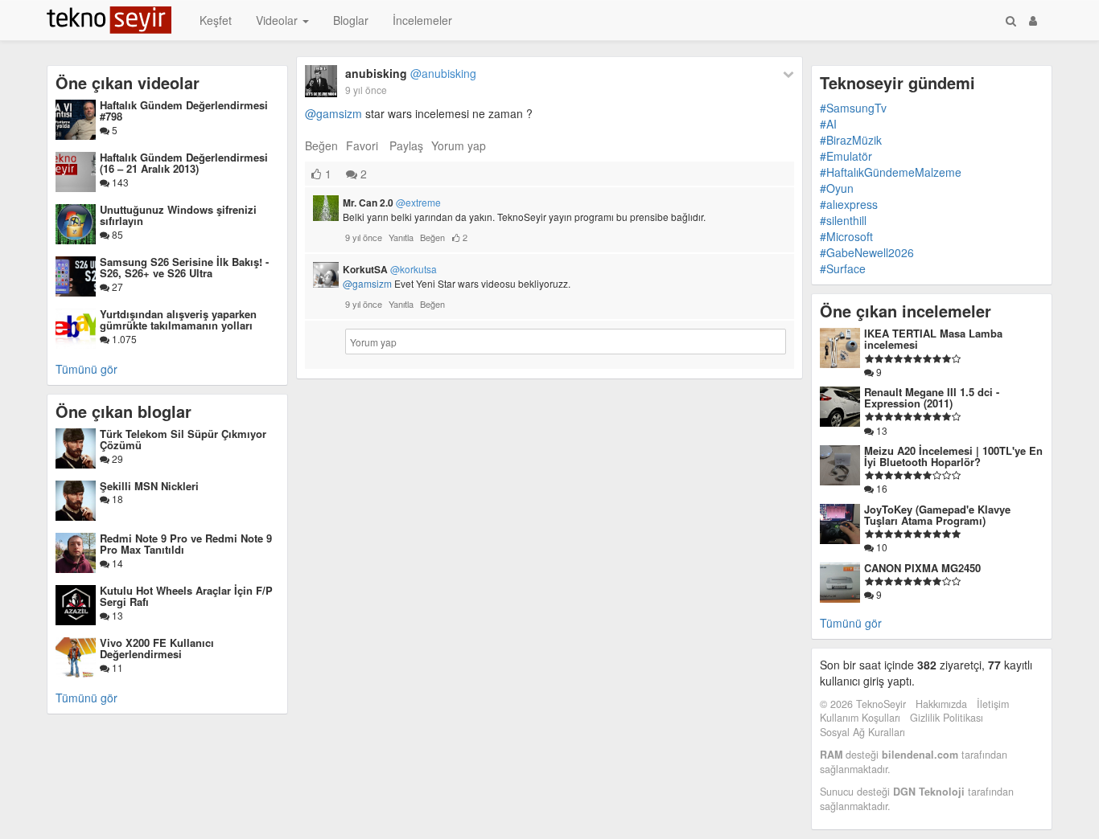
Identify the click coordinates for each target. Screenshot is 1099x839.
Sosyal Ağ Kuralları (862, 732)
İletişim (993, 704)
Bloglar (350, 20)
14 (116, 563)
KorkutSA (390, 269)
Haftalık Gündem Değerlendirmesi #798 (184, 110)
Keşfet (216, 20)
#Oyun (837, 188)
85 (116, 234)
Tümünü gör (86, 369)
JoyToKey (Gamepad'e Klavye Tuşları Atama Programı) (937, 514)
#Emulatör (846, 156)
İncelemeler (422, 20)
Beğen (321, 145)
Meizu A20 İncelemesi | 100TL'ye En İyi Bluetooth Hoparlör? (953, 456)
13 (116, 615)
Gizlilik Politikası (946, 717)
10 (880, 547)
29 (116, 458)
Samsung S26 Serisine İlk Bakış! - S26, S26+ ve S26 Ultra (184, 267)
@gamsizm (333, 113)
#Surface (843, 268)
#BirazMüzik (851, 140)
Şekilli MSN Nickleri (149, 485)
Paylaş (406, 145)
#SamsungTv (853, 108)
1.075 (123, 339)
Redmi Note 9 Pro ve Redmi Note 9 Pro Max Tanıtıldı (186, 543)
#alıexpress (849, 204)
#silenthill (843, 220)
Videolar (278, 20)
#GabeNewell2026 (867, 252)
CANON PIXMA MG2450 (922, 567)
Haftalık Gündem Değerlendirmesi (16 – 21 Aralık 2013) (184, 162)
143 (119, 182)
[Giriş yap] (1033, 20)
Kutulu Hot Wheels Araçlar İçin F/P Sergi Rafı (186, 596)
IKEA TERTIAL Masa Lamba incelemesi (933, 338)
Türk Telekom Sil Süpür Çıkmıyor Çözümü (183, 439)
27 (116, 286)
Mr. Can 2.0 (392, 202)
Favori (362, 145)
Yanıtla (401, 237)
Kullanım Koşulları (860, 717)
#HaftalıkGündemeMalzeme (890, 172)
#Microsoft (846, 236)
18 (116, 498)
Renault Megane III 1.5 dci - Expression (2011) (931, 397)
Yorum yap (458, 145)
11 (116, 667)
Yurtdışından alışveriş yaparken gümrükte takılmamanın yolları (178, 319)
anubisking (410, 73)
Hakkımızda (941, 704)
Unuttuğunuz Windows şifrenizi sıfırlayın (178, 215)
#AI (828, 124)
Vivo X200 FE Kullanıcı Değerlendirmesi (157, 648)
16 (880, 488)
